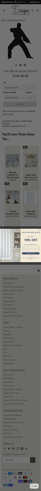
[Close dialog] (39, 230)
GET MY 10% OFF (31, 253)
